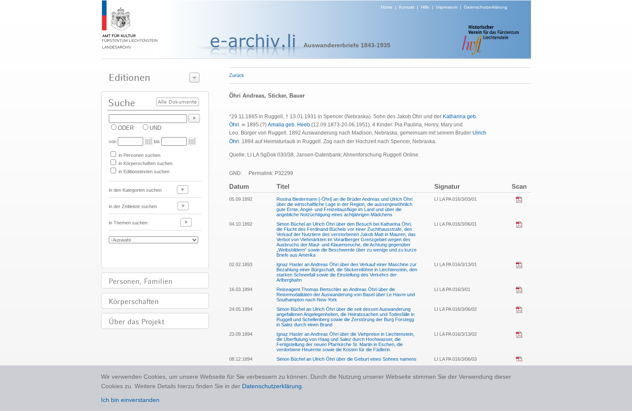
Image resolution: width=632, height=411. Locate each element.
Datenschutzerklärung (485, 7)
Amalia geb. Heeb (289, 125)
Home (387, 7)
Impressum (446, 7)
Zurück (236, 75)
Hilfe (425, 7)
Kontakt (406, 7)
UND (155, 128)
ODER (126, 128)
